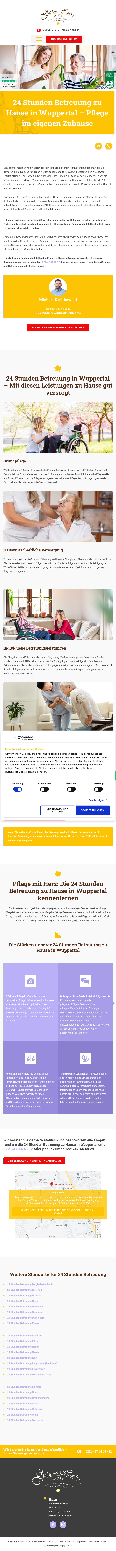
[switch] (44, 789)
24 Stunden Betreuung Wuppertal (25, 1420)
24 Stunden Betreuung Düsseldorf (25, 1317)
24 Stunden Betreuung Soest (22, 1403)
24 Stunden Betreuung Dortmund (25, 1306)
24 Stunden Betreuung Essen (23, 1323)
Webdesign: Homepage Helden (59, 1546)
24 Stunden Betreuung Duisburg (24, 1312)
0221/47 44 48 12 (50, 262)
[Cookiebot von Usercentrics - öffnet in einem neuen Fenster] (19, 738)
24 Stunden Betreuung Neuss (23, 1392)
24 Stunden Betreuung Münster (24, 1386)
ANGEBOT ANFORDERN (64, 39)
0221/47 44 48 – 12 (96, 836)
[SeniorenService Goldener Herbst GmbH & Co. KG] (58, 17)
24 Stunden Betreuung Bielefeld (24, 1289)
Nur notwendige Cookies (57, 810)
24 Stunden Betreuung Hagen (23, 1346)
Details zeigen (96, 800)
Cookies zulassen (92, 810)
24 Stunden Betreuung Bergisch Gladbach (30, 1284)
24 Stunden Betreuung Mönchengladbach (29, 1374)
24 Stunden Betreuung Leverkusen (26, 1369)
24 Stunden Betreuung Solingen (24, 1409)
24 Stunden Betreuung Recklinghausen (28, 1398)
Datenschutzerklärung (90, 1197)
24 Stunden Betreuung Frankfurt (24, 1335)
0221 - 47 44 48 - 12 (99, 1451)
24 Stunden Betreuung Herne (23, 1352)
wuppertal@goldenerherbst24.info (62, 313)
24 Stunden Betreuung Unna (22, 1414)
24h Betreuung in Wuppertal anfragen (58, 327)
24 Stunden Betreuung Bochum (24, 1295)
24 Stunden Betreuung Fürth (22, 1341)
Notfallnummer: (61, 30)
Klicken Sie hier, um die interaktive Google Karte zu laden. (58, 1211)
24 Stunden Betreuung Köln (22, 1357)
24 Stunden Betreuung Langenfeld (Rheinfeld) (32, 1363)
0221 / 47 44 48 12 (60, 308)
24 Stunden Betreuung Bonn (22, 1301)
